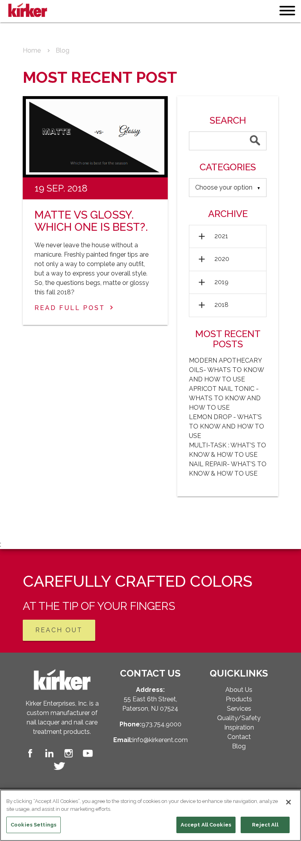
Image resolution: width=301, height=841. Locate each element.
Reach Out (59, 630)
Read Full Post (69, 308)
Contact (239, 737)
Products (239, 699)
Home (32, 50)
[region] (150, 815)
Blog (62, 50)
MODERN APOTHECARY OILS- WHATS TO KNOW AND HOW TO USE (226, 370)
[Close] (288, 802)
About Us (238, 689)
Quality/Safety (239, 718)
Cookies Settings (33, 825)
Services (239, 708)
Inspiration (239, 727)
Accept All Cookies (206, 825)
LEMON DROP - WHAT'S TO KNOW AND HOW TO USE (226, 426)
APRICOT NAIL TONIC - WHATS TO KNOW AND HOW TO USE (225, 398)
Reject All (265, 825)
